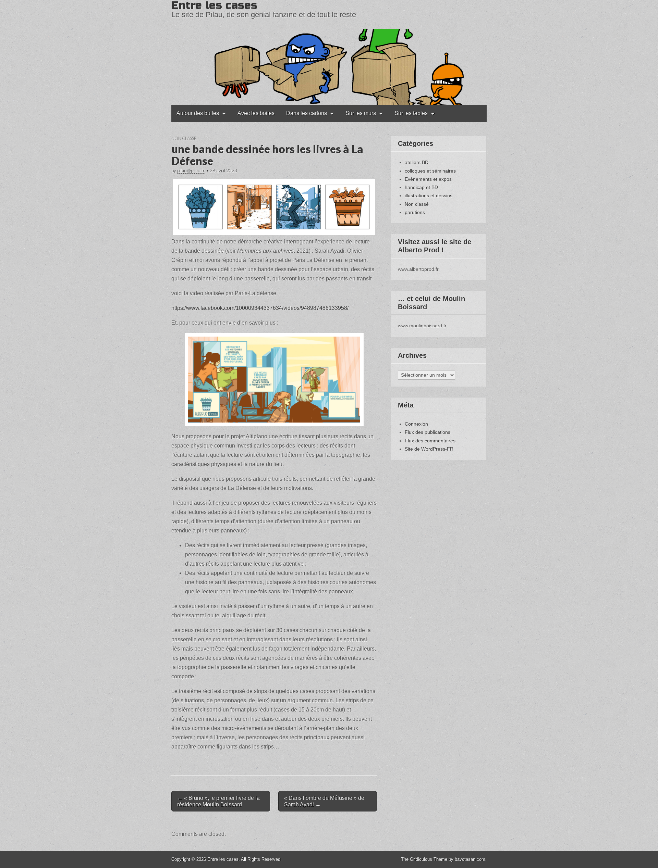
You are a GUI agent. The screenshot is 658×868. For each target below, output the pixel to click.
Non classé (183, 138)
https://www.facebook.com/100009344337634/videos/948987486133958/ (260, 308)
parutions (415, 212)
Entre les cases (223, 859)
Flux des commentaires (430, 440)
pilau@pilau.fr (191, 170)
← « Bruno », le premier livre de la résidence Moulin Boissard (218, 801)
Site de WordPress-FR (429, 449)
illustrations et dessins (428, 195)
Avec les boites (256, 113)
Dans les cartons (306, 113)
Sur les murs (360, 113)
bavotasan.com (470, 859)
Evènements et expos (428, 179)
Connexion (416, 424)
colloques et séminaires (430, 171)
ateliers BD (416, 162)
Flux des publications (427, 432)
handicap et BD (421, 187)
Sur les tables (411, 113)
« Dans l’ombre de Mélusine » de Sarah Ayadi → (324, 801)
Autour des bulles (197, 113)
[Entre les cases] (329, 52)
